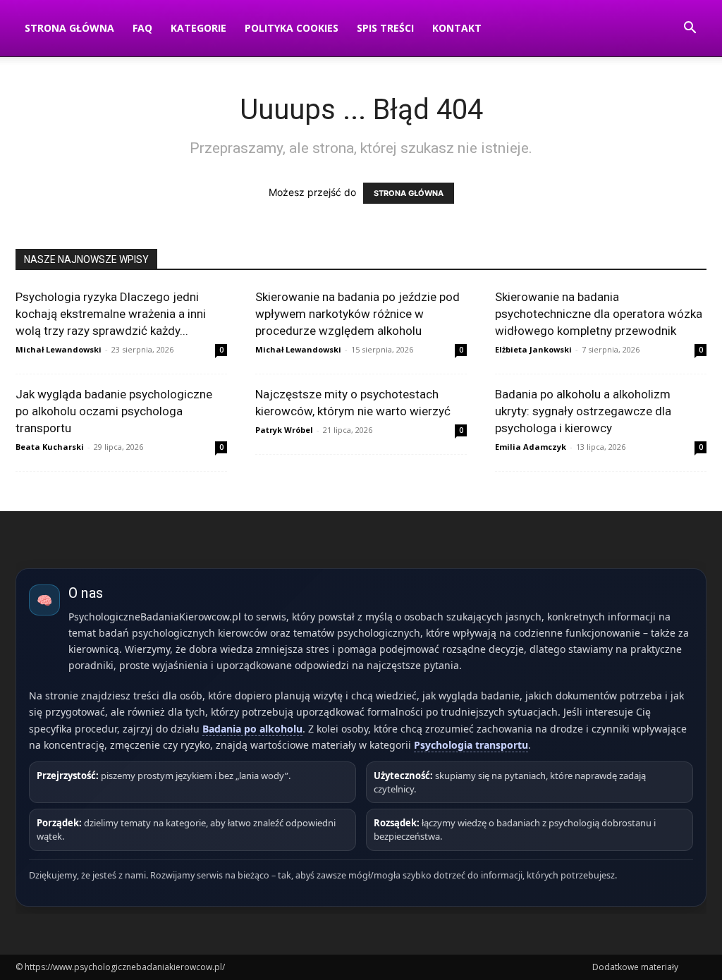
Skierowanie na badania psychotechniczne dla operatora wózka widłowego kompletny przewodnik (598, 314)
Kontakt (457, 28)
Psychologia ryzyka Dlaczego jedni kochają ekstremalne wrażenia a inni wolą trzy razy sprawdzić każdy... (111, 314)
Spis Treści (385, 28)
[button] (689, 29)
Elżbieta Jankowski (533, 349)
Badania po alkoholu (252, 728)
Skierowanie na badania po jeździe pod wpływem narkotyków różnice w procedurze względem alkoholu (357, 314)
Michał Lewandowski (59, 349)
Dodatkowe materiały (635, 967)
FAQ (142, 28)
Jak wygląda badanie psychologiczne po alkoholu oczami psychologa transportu (114, 411)
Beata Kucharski (50, 446)
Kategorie (198, 28)
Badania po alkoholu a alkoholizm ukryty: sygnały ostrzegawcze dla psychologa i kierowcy (583, 411)
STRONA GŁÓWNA (408, 193)
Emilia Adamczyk (530, 446)
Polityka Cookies (291, 28)
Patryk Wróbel (284, 429)
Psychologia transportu (471, 745)
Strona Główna (69, 28)
